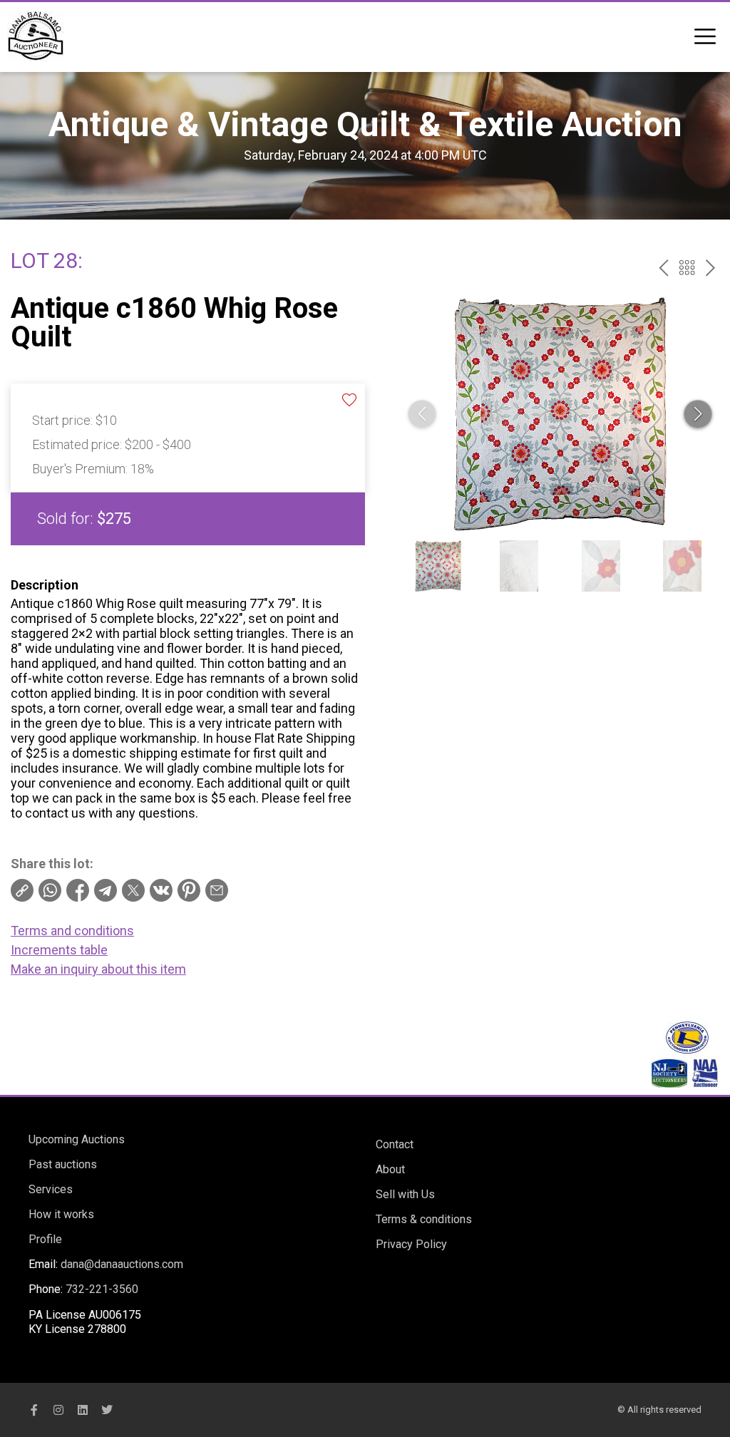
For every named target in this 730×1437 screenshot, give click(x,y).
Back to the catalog (687, 268)
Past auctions (63, 1164)
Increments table (59, 949)
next (710, 268)
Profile (45, 1239)
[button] (698, 414)
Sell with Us (405, 1194)
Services (51, 1189)
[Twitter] (107, 1410)
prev (663, 268)
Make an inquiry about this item (98, 969)
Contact (394, 1144)
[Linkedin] (82, 1410)
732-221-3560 (102, 1289)
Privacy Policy (411, 1244)
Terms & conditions (424, 1219)
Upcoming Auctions (77, 1139)
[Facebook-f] (34, 1410)
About (390, 1169)
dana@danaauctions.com (122, 1264)
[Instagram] (58, 1410)
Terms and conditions (72, 930)
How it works (61, 1214)
